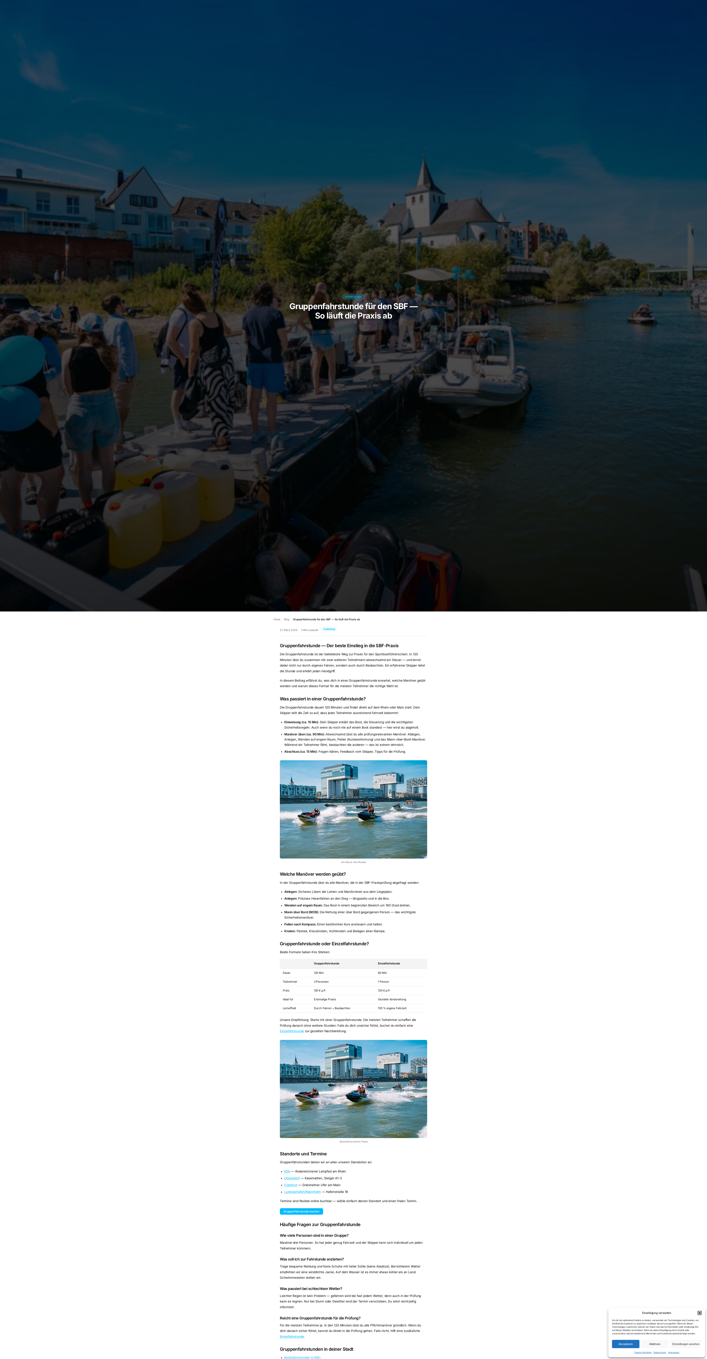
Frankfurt (290, 1185)
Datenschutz (659, 1352)
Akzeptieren (625, 1344)
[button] (699, 1313)
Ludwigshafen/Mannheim (302, 1192)
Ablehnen (654, 1344)
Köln (287, 1171)
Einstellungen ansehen (685, 1344)
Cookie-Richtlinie (643, 1352)
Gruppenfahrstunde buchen (301, 1211)
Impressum (673, 1352)
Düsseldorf (292, 1178)
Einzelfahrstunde (292, 1031)
